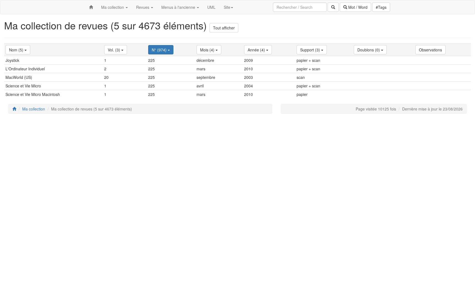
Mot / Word (357, 7)
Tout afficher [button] (224, 28)
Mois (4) (208, 49)
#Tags (381, 7)
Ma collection (33, 109)
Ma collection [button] (113, 7)
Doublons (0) (369, 49)
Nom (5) (16, 49)
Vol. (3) (114, 49)
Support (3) (310, 49)
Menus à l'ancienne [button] (178, 7)
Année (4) (257, 49)
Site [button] (227, 7)
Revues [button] (143, 7)
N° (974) (160, 49)
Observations (430, 49)
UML (211, 7)
